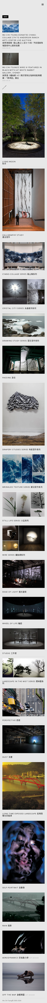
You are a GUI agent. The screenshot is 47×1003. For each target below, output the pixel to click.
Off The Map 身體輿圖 (18, 995)
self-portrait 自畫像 (13, 887)
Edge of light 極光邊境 (14, 592)
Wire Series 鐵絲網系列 (13, 555)
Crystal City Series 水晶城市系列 (19, 308)
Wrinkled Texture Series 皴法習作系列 (22, 487)
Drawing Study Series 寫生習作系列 (20, 341)
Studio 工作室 (9, 653)
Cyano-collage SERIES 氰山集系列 (19, 274)
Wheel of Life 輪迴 (12, 623)
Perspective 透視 (11, 720)
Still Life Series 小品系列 (15, 520)
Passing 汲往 (9, 377)
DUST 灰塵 (7, 757)
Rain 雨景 (7, 925)
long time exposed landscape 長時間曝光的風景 (22, 814)
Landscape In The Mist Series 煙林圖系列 (23, 682)
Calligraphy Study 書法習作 (13, 236)
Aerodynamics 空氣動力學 (20, 958)
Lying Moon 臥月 (9, 162)
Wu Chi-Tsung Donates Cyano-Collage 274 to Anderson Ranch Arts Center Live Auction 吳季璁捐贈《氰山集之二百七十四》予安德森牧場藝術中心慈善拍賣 (22, 40)
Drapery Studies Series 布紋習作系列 (21, 449)
